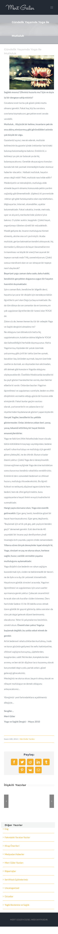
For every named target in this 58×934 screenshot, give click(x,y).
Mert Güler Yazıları (27, 739)
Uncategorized (12, 888)
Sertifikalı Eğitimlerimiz (16, 879)
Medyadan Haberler (14, 854)
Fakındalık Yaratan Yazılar (17, 837)
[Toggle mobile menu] (52, 7)
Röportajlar (10, 871)
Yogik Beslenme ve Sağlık (17, 905)
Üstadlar (9, 896)
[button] (6, 801)
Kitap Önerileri (12, 845)
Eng (6, 829)
